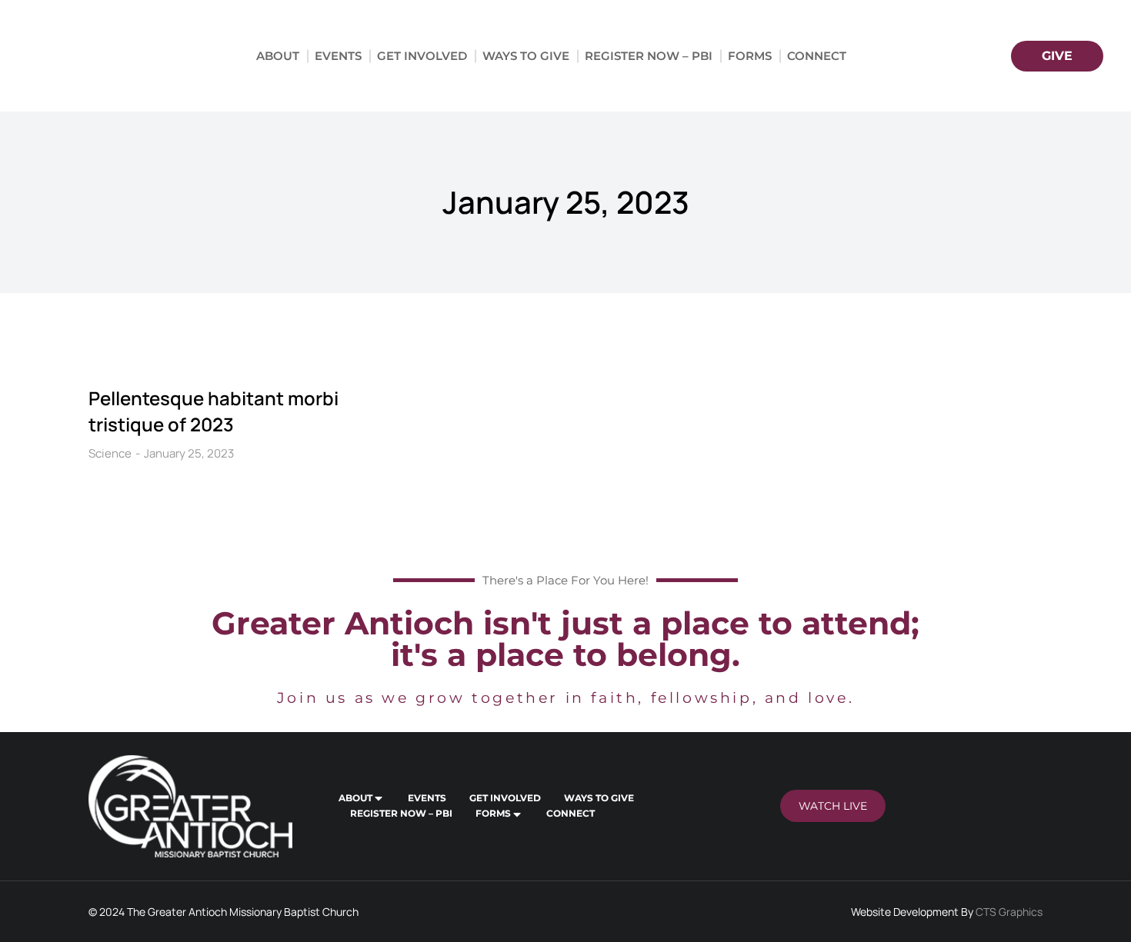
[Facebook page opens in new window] (924, 56)
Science (110, 453)
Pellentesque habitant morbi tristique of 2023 (213, 411)
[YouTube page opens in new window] (981, 56)
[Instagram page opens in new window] (953, 56)
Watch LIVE (833, 806)
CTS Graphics (1009, 911)
